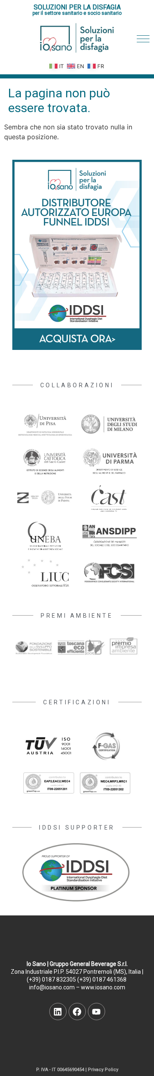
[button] (143, 39)
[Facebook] (77, 1011)
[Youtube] (96, 1011)
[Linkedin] (58, 1011)
